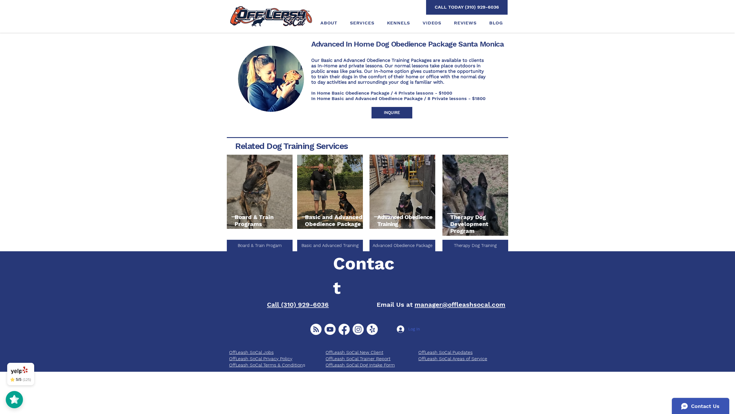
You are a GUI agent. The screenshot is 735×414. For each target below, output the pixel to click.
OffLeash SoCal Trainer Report (358, 358)
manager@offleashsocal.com (460, 304)
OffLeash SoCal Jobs (251, 352)
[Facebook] (344, 329)
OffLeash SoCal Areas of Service (452, 358)
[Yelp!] (372, 329)
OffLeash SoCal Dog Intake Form (360, 365)
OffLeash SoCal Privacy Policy (260, 358)
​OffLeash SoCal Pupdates (445, 352)
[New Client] (316, 329)
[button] (392, 112)
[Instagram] (358, 329)
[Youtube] (330, 329)
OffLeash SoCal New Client (354, 352)
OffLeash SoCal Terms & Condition (266, 365)
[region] (260, 192)
